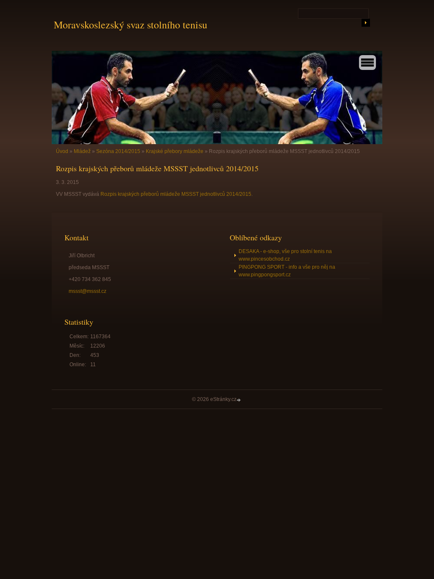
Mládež (82, 151)
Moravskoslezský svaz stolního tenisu (130, 24)
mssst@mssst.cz (87, 291)
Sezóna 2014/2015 (118, 151)
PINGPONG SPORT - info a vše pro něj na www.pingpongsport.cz (287, 271)
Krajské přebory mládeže (174, 151)
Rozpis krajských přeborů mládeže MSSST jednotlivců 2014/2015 (175, 194)
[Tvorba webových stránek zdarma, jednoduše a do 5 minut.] (239, 400)
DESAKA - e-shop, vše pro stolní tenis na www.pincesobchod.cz (285, 255)
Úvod (62, 151)
